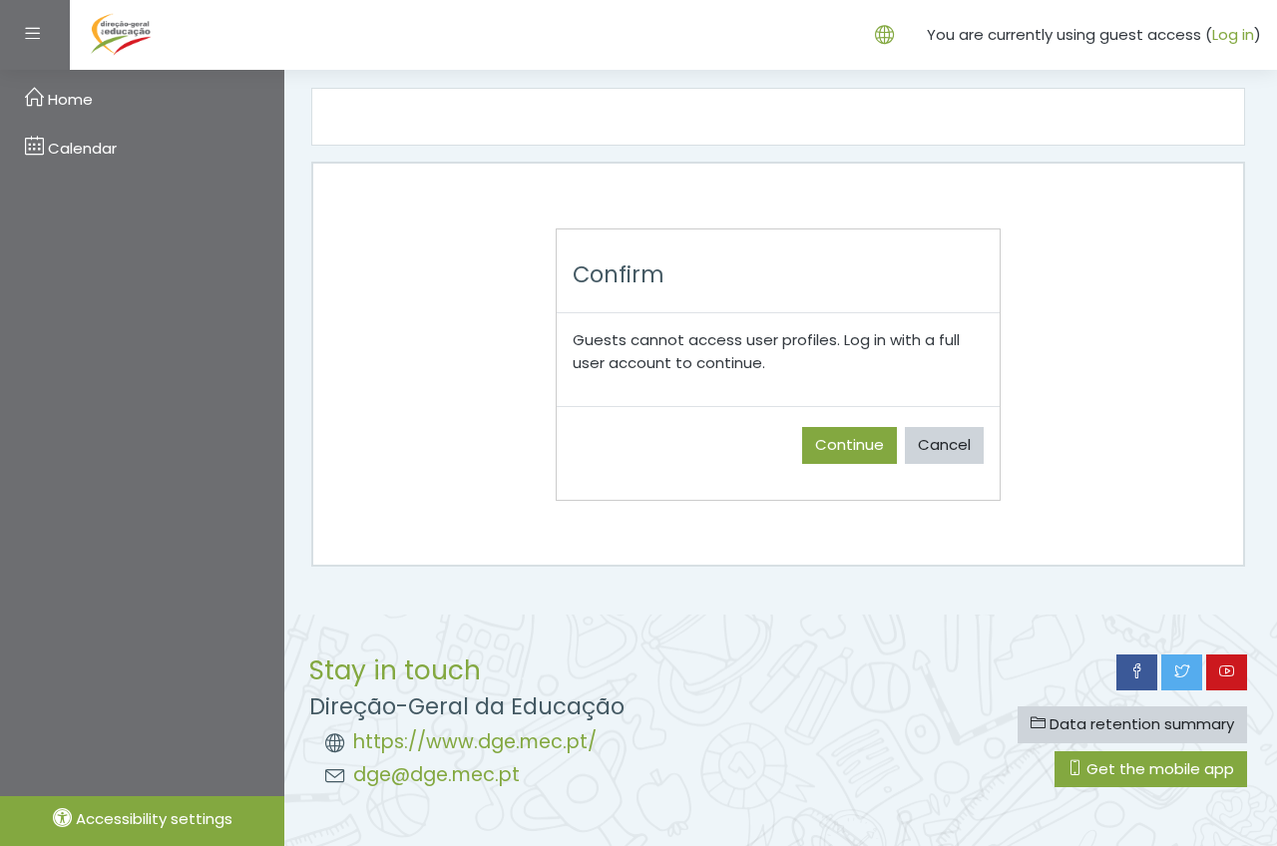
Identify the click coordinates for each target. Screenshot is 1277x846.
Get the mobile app (1158, 768)
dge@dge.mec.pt (436, 774)
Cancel (944, 444)
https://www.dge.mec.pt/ (475, 741)
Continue (849, 444)
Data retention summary (1140, 723)
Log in (1233, 34)
